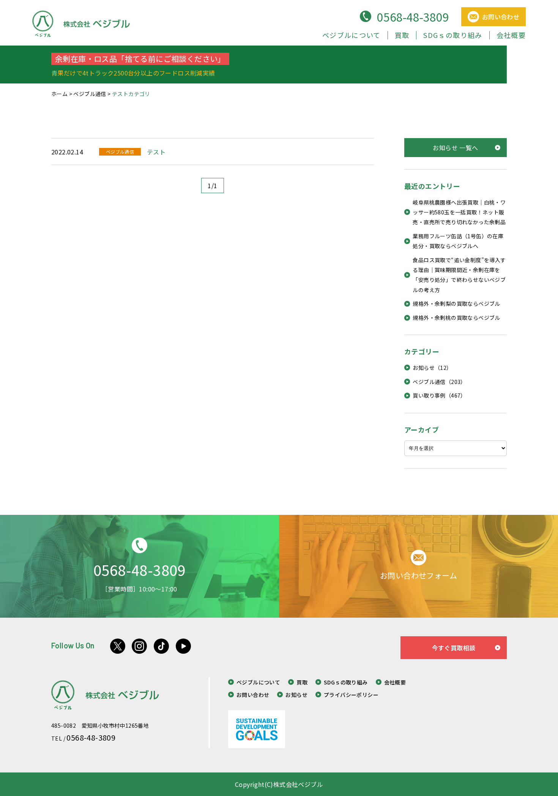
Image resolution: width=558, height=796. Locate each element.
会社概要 (511, 35)
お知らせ (296, 694)
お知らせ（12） (432, 367)
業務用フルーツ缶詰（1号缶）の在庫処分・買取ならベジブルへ (458, 241)
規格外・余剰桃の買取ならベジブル (456, 317)
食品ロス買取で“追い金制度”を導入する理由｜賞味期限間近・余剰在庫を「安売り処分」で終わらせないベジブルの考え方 (459, 275)
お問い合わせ (252, 694)
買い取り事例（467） (439, 395)
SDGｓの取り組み (452, 35)
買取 (402, 35)
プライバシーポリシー (351, 694)
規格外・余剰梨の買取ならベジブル (456, 303)
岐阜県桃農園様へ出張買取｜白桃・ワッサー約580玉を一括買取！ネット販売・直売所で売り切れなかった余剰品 (459, 212)
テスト (156, 151)
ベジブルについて (351, 35)
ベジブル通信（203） (439, 381)
